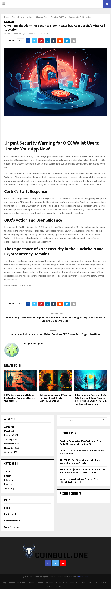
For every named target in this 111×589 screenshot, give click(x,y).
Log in (7, 508)
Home (49, 586)
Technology (9, 21)
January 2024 (10, 439)
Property (83, 582)
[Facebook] (48, 563)
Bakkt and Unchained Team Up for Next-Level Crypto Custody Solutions (55, 398)
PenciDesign (83, 577)
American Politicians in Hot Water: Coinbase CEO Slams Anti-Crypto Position (55, 334)
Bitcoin (7, 476)
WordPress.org (11, 527)
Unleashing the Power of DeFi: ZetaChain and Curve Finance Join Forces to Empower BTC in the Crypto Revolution (90, 399)
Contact (58, 586)
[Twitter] (55, 563)
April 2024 (9, 427)
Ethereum (8, 480)
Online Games (62, 582)
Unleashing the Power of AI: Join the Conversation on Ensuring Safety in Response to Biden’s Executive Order (55, 319)
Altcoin (7, 471)
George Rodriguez (14, 34)
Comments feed (12, 521)
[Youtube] (63, 563)
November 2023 (11, 448)
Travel (103, 582)
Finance (8, 484)
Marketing (49, 582)
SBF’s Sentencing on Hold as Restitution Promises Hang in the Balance (19, 398)
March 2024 (9, 431)
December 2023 (11, 444)
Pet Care (73, 582)
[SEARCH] (103, 420)
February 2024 (11, 435)
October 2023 (10, 452)
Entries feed (10, 514)
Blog (4, 582)
